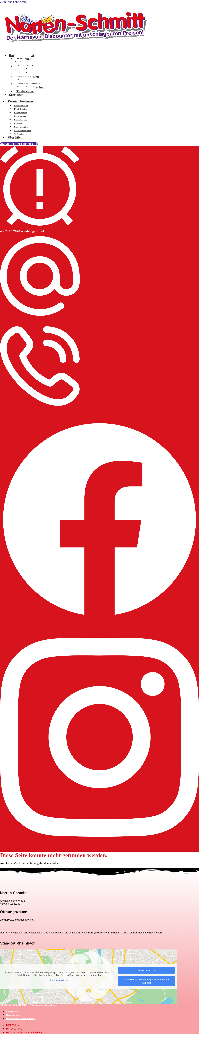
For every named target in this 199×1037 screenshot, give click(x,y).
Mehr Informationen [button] (59, 980)
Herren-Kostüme (21, 120)
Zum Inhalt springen (13, 1)
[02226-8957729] (40, 405)
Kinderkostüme (20, 116)
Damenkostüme (20, 113)
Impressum (12, 1011)
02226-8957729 (11, 411)
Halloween (18, 123)
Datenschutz (13, 1015)
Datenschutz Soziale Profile (20, 1018)
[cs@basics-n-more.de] (40, 314)
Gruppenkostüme (21, 127)
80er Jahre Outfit (22, 60)
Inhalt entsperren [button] (146, 970)
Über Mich (16, 94)
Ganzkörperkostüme (22, 131)
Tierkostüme (25, 91)
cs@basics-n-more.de (16, 321)
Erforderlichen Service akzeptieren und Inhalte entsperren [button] (146, 981)
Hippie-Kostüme (20, 109)
